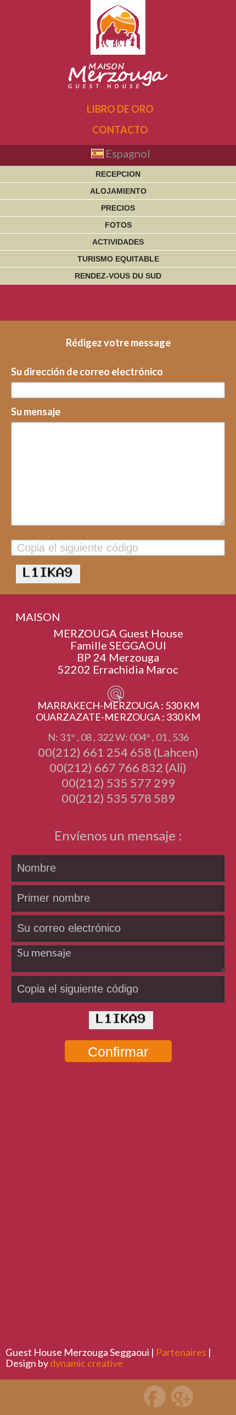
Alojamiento (118, 191)
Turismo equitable (118, 258)
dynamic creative (86, 1363)
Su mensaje (35, 411)
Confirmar (118, 1051)
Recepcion (118, 174)
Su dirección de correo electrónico (87, 372)
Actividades (118, 241)
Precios (118, 208)
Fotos (118, 225)
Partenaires (181, 1352)
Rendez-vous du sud (118, 275)
